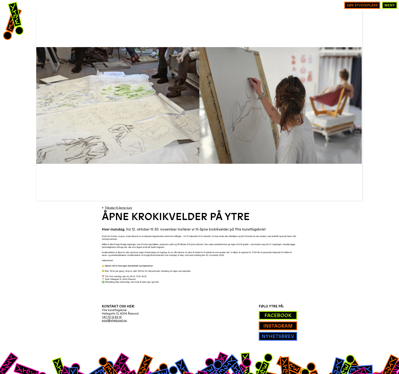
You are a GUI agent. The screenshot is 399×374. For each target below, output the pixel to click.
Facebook (278, 315)
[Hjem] (13, 21)
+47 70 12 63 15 (112, 317)
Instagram (278, 326)
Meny (389, 5)
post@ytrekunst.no (114, 321)
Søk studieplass (362, 5)
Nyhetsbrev (278, 336)
